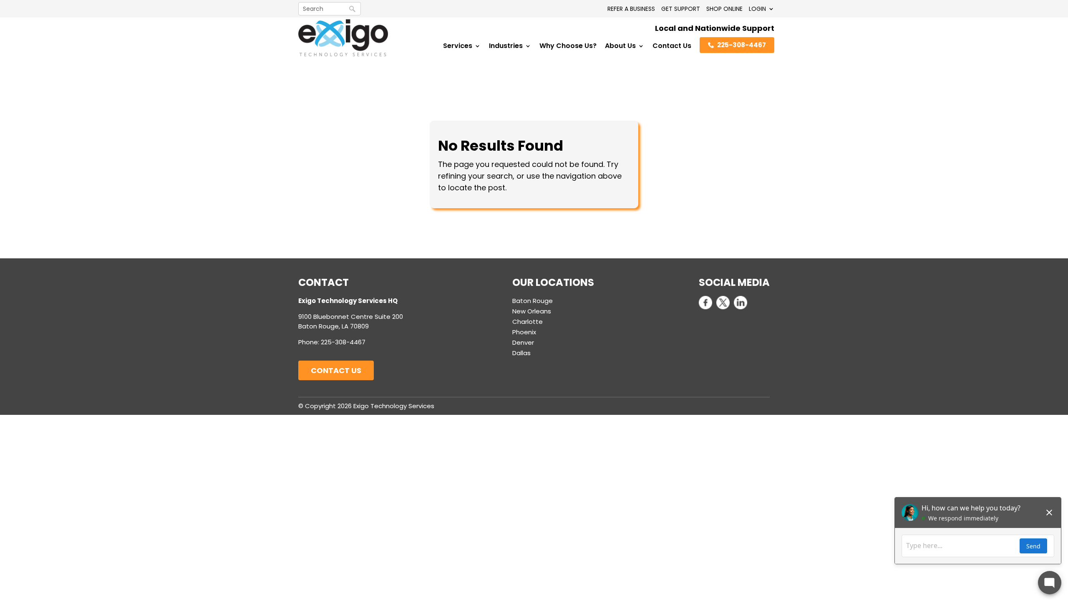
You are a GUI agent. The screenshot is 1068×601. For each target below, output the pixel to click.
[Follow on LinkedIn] (740, 302)
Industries (506, 47)
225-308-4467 (741, 44)
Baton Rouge (532, 300)
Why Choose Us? (568, 47)
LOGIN (757, 9)
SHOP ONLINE (724, 9)
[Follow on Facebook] (705, 302)
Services (457, 47)
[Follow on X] (723, 302)
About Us (620, 47)
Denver (523, 342)
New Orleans (531, 311)
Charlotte (527, 321)
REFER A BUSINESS (631, 9)
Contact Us (671, 47)
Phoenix (524, 332)
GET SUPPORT (680, 9)
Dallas (521, 352)
